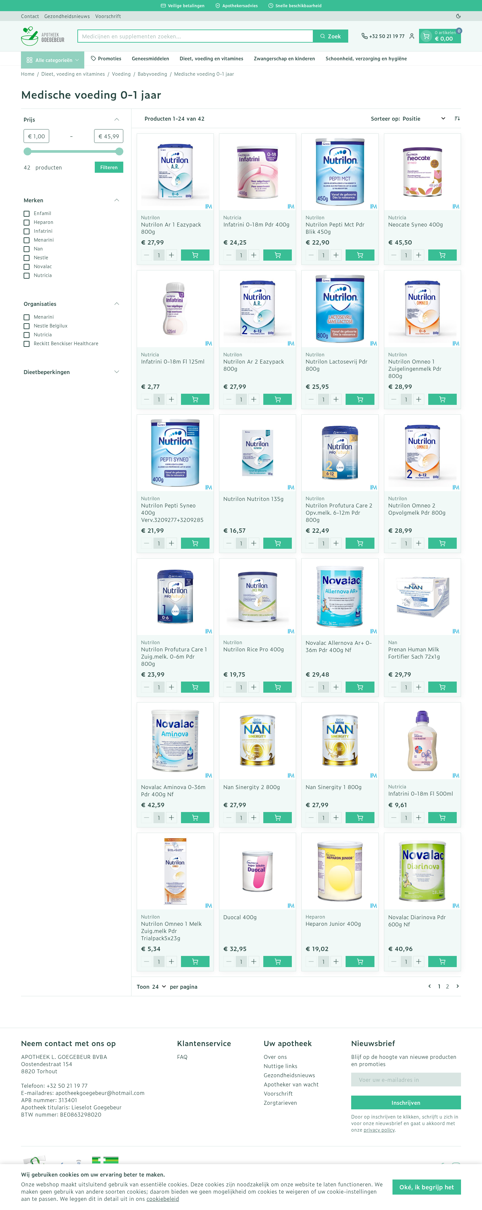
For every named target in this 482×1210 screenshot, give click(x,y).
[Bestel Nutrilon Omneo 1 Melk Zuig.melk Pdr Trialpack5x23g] (195, 961)
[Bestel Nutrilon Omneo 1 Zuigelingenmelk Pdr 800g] (442, 399)
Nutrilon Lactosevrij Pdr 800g (337, 364)
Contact (30, 15)
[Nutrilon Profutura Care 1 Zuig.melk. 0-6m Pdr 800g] (175, 597)
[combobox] (195, 36)
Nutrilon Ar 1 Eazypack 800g (171, 227)
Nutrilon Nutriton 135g (253, 499)
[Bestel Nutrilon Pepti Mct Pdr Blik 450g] (360, 255)
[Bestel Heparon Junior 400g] (360, 961)
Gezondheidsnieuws (67, 15)
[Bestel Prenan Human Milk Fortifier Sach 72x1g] (442, 687)
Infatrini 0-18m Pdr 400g (256, 224)
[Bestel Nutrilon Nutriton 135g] (277, 543)
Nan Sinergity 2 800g (251, 787)
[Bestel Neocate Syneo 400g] (442, 255)
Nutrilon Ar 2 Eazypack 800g (253, 364)
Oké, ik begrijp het (426, 1186)
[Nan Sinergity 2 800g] (257, 741)
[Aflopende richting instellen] (457, 118)
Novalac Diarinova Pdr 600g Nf (417, 920)
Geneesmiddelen (150, 58)
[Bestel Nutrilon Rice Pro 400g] (277, 687)
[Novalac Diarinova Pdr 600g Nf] (422, 871)
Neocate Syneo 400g (415, 224)
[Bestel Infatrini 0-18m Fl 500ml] (442, 817)
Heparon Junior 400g (333, 923)
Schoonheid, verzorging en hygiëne (366, 58)
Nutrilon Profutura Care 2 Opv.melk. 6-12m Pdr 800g (339, 512)
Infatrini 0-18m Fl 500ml (420, 793)
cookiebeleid (163, 1198)
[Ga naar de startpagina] (42, 36)
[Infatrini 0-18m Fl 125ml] (175, 308)
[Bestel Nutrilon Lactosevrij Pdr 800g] (360, 399)
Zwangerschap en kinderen (284, 58)
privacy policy (379, 1129)
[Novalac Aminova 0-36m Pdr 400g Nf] (175, 741)
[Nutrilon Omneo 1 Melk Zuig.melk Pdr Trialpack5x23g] (175, 871)
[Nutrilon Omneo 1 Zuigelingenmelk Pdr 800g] (422, 308)
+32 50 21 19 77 (67, 1085)
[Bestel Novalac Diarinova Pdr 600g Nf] (442, 961)
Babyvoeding (152, 73)
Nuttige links (280, 1065)
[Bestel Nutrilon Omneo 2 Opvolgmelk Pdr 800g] (442, 543)
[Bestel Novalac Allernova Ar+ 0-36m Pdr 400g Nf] (360, 687)
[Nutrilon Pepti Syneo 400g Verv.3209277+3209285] (175, 453)
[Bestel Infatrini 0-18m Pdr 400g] (277, 255)
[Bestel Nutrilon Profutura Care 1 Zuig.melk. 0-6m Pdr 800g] (195, 687)
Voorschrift (108, 15)
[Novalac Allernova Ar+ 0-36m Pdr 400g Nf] (340, 597)
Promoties (109, 58)
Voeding (121, 73)
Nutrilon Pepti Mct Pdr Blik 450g (335, 227)
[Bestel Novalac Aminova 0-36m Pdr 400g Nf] (195, 817)
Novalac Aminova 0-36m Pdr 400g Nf (173, 790)
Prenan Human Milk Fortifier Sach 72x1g (414, 652)
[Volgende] (456, 986)
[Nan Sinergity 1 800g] (340, 741)
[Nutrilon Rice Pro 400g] (257, 597)
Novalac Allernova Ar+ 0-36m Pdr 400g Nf (339, 646)
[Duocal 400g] (257, 871)
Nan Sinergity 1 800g (334, 787)
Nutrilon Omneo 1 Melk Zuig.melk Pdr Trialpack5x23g (171, 931)
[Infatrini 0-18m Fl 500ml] (422, 741)
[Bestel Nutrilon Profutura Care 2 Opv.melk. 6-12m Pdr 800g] (360, 543)
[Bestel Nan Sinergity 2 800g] (277, 817)
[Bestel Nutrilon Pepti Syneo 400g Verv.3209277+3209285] (195, 543)
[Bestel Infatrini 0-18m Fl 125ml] (195, 399)
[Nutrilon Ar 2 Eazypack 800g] (257, 308)
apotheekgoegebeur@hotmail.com (100, 1093)
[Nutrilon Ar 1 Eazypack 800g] (175, 172)
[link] (430, 986)
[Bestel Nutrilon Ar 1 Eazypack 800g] (195, 255)
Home (27, 73)
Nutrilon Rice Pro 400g (253, 649)
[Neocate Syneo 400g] (422, 172)
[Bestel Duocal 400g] (277, 961)
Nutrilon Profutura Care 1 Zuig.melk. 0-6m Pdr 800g (174, 656)
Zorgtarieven (280, 1102)
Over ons (275, 1056)
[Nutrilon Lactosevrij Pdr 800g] (340, 308)
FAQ (182, 1056)
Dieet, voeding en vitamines (211, 58)
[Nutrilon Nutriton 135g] (257, 453)
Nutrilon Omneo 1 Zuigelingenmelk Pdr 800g (415, 368)
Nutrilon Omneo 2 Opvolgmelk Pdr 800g (417, 508)
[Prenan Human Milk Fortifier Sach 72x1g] (422, 597)
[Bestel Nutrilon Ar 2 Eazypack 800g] (277, 399)
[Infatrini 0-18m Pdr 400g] (257, 172)
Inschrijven (406, 1102)
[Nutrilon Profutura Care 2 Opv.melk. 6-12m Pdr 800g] (340, 453)
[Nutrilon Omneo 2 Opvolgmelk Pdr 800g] (422, 453)
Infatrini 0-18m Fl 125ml (173, 361)
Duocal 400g (240, 917)
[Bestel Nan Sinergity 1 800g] (360, 817)
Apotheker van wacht (291, 1084)
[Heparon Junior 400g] (340, 871)
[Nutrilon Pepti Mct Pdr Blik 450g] (340, 172)
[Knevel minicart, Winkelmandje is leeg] (426, 36)
